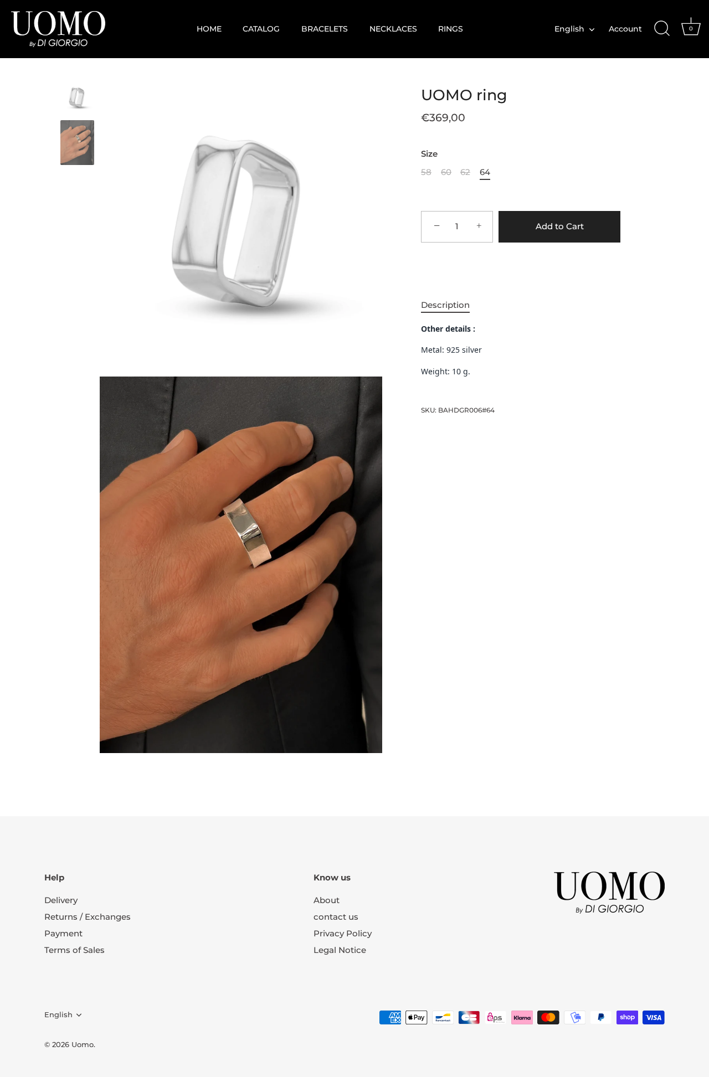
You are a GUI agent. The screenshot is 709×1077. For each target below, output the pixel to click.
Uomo (82, 1044)
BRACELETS (324, 29)
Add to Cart (560, 226)
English (569, 29)
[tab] (451, 305)
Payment (63, 933)
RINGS (450, 29)
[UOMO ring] (77, 97)
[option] (77, 99)
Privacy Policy (343, 933)
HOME (209, 29)
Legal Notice (340, 950)
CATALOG (261, 29)
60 (446, 172)
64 (485, 172)
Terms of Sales (74, 950)
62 (465, 172)
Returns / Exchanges (87, 916)
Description (445, 305)
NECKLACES (393, 29)
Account (625, 29)
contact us (336, 916)
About (327, 900)
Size (429, 154)
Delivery (61, 900)
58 (426, 172)
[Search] (662, 29)
